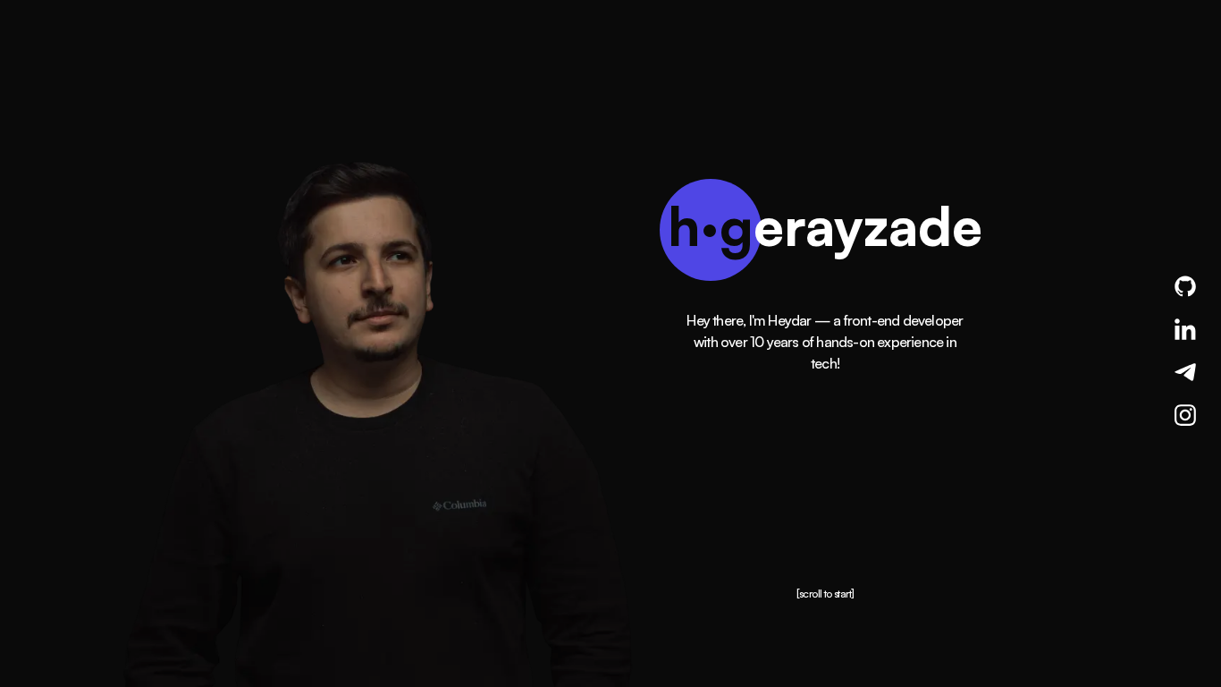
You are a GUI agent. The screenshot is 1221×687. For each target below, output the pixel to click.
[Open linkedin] (1185, 329)
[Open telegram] (1185, 372)
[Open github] (1185, 286)
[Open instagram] (1185, 415)
